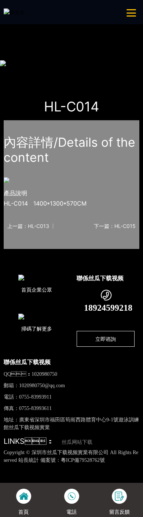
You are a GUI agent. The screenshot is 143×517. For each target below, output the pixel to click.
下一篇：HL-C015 (115, 226)
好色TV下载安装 (62, 32)
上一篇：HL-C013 (28, 226)
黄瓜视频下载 (121, 468)
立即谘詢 (105, 339)
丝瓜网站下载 (77, 442)
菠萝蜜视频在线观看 (103, 476)
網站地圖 (10, 468)
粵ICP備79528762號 (83, 460)
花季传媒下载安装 (57, 476)
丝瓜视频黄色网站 (83, 468)
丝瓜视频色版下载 (41, 468)
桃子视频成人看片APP (108, 32)
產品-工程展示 (46, 72)
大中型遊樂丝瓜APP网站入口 (105, 72)
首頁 (16, 72)
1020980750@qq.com (42, 385)
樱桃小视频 (30, 32)
